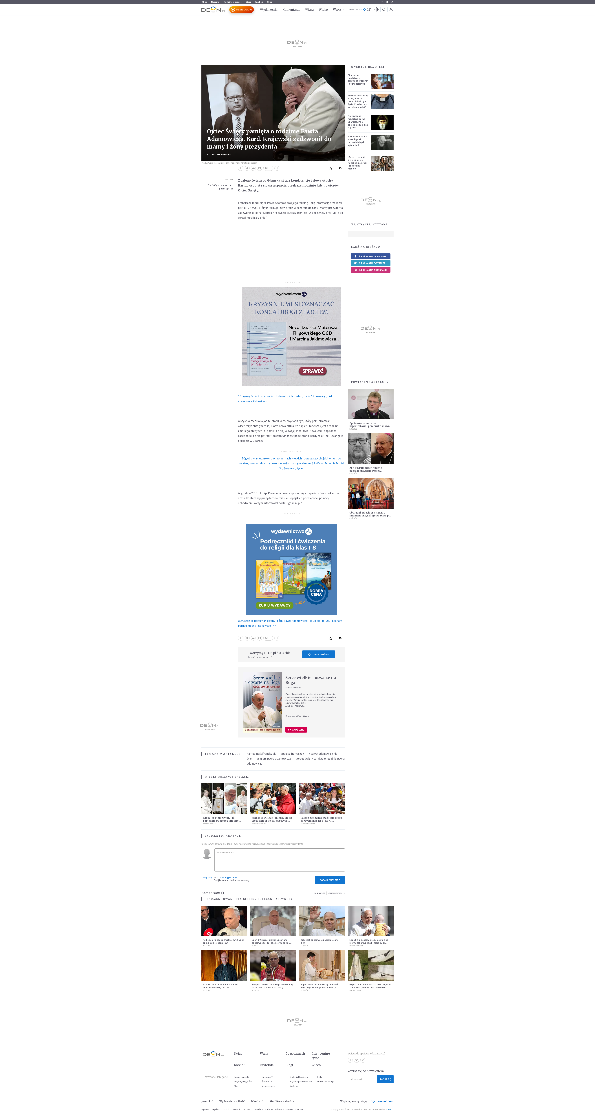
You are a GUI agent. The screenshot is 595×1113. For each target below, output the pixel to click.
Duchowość (267, 1077)
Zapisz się (385, 1079)
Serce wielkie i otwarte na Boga (310, 680)
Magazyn (215, 2)
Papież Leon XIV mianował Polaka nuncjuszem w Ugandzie (220, 986)
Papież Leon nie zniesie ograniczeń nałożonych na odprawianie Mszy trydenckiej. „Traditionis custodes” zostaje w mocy (320, 989)
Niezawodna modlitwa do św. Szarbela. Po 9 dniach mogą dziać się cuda (358, 121)
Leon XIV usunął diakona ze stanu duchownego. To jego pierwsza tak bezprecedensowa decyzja (270, 942)
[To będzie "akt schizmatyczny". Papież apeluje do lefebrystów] (224, 921)
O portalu (205, 1109)
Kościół (211, 154)
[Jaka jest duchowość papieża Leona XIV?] (322, 921)
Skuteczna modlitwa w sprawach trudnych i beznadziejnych (358, 79)
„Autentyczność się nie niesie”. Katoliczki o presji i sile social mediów (357, 163)
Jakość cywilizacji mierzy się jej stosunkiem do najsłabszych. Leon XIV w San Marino (272, 820)
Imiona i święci (268, 1085)
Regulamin (216, 1109)
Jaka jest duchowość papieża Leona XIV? (320, 941)
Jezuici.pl (207, 1101)
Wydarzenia (269, 9)
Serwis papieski (241, 1077)
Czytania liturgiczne (299, 1077)
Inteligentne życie (320, 1056)
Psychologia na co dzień (300, 1081)
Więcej (337, 9)
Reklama (269, 1109)
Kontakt (247, 1109)
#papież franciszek (292, 753)
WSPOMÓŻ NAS (386, 1101)
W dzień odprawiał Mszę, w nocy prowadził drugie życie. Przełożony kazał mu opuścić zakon (358, 103)
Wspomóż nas (321, 654)
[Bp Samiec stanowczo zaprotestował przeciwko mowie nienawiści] (371, 404)
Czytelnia (267, 1065)
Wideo (323, 9)
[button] (376, 9)
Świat (238, 1053)
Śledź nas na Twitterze (372, 263)
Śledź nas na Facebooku (372, 256)
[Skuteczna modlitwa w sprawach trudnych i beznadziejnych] (382, 81)
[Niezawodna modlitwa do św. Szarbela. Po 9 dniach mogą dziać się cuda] (382, 122)
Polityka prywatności (232, 1109)
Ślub (236, 1085)
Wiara (309, 9)
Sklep (269, 2)
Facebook (382, 2)
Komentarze (291, 9)
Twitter (387, 2)
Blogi (248, 2)
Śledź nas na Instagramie (373, 269)
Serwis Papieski (224, 154)
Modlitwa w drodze (233, 2)
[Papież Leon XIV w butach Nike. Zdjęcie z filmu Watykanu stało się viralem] (371, 965)
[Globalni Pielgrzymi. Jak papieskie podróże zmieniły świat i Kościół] (224, 798)
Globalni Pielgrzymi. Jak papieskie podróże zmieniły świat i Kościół (221, 820)
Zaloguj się (206, 877)
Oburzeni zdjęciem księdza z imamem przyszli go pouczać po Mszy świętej (369, 515)
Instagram (392, 2)
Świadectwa (267, 1081)
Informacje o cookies (284, 1109)
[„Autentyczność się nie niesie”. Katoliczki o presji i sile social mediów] (382, 163)
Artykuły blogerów (243, 1081)
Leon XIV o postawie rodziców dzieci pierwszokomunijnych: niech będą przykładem (369, 942)
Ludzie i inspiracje (325, 1081)
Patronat (299, 1109)
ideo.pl (391, 1109)
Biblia (204, 2)
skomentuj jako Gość (227, 877)
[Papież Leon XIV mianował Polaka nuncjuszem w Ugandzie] (224, 965)
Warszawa (354, 10)
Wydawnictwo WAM (232, 1101)
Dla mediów (258, 1109)
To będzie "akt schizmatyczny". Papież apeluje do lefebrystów (223, 941)
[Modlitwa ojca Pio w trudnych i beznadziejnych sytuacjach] (382, 142)
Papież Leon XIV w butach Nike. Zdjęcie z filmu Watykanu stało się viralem (369, 986)
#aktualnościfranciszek (261, 753)
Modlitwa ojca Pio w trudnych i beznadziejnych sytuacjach (357, 141)
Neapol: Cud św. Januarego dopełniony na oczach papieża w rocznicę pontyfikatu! (272, 987)
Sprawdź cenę (296, 729)
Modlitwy (293, 1085)
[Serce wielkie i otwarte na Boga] (262, 702)
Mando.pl (257, 1101)
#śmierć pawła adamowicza (274, 758)
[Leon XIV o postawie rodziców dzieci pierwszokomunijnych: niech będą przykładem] (371, 921)
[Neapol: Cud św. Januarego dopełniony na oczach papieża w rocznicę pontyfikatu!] (273, 965)
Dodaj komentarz (330, 880)
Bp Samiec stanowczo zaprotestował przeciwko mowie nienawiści (370, 426)
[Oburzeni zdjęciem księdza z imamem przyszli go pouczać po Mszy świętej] (371, 493)
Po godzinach (295, 1053)
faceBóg (259, 2)
